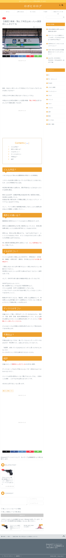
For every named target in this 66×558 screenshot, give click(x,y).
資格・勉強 (51, 124)
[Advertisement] (22, 73)
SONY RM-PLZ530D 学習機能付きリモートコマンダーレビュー (56, 52)
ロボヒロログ (33, 6)
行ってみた (33, 11)
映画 (4, 18)
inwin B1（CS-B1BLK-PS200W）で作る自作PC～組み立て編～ (56, 60)
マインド (50, 99)
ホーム (8, 11)
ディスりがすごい (16, 154)
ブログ (50, 95)
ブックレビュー (52, 91)
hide (27, 143)
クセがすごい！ (15, 151)
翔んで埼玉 (10, 390)
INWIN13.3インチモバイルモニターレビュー (56, 44)
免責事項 (18, 556)
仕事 (49, 111)
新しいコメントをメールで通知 (12, 508)
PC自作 (45, 11)
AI (48, 75)
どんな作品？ (15, 147)
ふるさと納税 (51, 87)
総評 (12, 159)
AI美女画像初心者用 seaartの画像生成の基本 (56, 30)
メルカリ (50, 107)
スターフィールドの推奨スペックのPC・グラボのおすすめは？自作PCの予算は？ (56, 37)
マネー (50, 103)
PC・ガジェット (52, 79)
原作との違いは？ (16, 149)
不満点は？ (14, 156)
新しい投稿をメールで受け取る (12, 511)
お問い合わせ (20, 11)
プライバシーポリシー (8, 556)
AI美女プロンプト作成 (58, 12)
